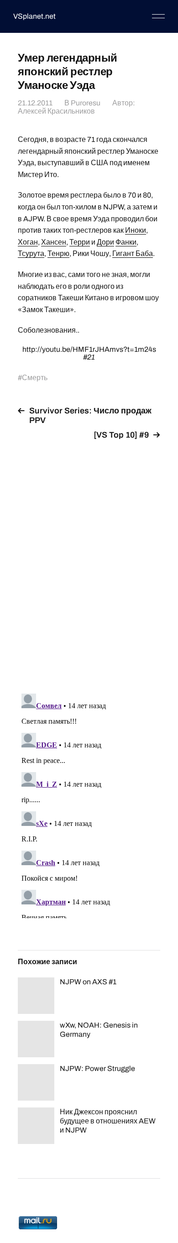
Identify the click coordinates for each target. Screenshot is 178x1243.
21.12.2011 (35, 103)
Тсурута (31, 253)
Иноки (135, 230)
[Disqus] (89, 561)
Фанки (125, 242)
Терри (79, 242)
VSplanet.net (34, 16)
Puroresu (85, 103)
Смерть (34, 377)
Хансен (53, 242)
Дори (105, 242)
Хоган (28, 242)
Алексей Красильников (56, 111)
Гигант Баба (132, 253)
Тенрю (58, 253)
